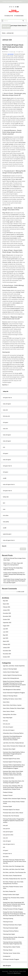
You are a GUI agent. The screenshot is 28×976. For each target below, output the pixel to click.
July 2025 (5, 629)
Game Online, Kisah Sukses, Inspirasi (12, 705)
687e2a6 (6, 51)
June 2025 (5, 632)
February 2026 (6, 607)
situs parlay (6, 521)
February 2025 (6, 644)
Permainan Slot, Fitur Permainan (11, 815)
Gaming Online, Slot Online (9, 714)
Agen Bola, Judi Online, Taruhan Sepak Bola (14, 665)
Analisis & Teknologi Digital (10, 669)
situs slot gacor (7, 404)
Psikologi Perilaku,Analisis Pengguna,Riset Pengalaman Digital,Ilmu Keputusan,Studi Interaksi (13, 820)
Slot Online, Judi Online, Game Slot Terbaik (13, 869)
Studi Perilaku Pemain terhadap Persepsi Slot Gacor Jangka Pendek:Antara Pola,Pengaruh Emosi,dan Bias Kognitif (14, 581)
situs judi (5, 825)
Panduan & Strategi (7, 792)
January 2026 (6, 610)
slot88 (4, 478)
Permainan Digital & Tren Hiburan (11, 809)
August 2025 (6, 625)
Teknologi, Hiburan (7, 950)
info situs (5, 720)
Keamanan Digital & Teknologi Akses (12, 762)
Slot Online (6, 856)
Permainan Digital (7, 806)
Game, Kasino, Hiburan (8, 711)
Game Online (6, 702)
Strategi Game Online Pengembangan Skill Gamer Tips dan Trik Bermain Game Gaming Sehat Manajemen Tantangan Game (14, 904)
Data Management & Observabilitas (12, 689)
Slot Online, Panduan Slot (9, 891)
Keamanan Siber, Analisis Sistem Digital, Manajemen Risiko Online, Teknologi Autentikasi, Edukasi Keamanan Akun (13, 773)
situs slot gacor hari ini (9, 484)
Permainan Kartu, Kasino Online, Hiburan (13, 812)
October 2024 (6, 657)
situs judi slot (6, 828)
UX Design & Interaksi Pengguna (11, 959)
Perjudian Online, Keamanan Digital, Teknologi (14, 798)
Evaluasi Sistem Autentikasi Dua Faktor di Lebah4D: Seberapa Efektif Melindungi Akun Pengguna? (12, 1)
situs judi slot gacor (8, 831)
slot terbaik (11, 54)
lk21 (4, 503)
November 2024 (7, 653)
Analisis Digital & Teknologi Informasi (12, 675)
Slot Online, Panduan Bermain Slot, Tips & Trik (14, 878)
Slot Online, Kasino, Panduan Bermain (12, 875)
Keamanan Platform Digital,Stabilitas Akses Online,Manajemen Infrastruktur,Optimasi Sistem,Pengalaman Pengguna (14, 766)
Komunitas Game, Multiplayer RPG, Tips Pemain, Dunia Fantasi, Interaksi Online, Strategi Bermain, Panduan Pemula (13, 787)
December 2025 (7, 613)
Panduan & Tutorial (7, 795)
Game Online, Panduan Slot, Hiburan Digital (13, 708)
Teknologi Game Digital (9, 934)
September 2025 (7, 622)
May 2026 (5, 600)
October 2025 (6, 619)
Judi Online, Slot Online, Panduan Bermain (13, 743)
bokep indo (6, 497)
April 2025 (5, 638)
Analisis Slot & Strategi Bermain (11, 678)
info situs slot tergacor (8, 730)
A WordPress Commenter (9, 591)
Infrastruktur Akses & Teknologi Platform (13, 733)
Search (4, 546)
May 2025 (5, 635)
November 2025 (7, 616)
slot (4, 447)
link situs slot (6, 416)
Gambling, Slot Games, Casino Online (12, 699)
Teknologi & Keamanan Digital (10, 928)
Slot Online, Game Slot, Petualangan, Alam (13, 866)
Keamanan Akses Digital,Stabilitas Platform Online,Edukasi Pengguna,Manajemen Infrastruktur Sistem (14, 754)
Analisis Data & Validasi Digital (11, 672)
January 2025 (6, 647)
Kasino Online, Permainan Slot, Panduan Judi (14, 746)
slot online (5, 515)
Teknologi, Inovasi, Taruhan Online (11, 953)
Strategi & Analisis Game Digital (11, 894)
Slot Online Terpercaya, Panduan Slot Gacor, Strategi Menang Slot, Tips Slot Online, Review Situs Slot (14, 861)
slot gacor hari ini (7, 397)
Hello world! (21, 591)
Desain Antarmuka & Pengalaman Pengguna (14, 692)
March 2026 (6, 604)
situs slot (5, 410)
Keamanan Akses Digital (9, 749)
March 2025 (6, 641)
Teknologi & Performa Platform (11, 931)
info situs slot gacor (8, 727)
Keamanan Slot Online (8, 778)
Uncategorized (6, 956)
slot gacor (5, 422)
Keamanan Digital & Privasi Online (11, 758)
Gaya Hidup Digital (7, 717)
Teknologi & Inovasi (8, 921)
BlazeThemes (17, 973)
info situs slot (6, 724)
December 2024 (7, 650)
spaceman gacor (7, 534)
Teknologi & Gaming (8, 918)
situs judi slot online (8, 834)
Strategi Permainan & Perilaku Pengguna (13, 909)
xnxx (4, 509)
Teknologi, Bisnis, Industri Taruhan (11, 947)
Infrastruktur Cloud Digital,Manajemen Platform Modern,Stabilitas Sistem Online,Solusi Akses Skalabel (12, 738)
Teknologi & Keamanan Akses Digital (12, 924)
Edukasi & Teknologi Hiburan (10, 696)
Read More (4, 385)
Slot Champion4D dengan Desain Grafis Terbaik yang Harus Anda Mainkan (12, 47)
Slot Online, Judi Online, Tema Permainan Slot (14, 872)
